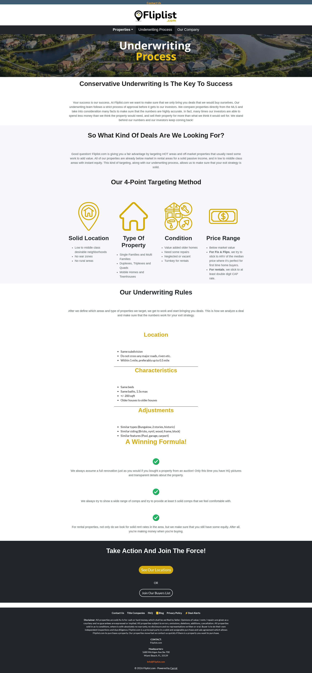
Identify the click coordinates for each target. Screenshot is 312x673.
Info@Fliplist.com (156, 661)
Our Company (188, 30)
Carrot (173, 668)
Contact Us (118, 612)
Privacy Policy (174, 612)
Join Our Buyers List (156, 593)
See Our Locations (156, 570)
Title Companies (136, 612)
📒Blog (160, 612)
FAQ (150, 612)
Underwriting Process (155, 30)
